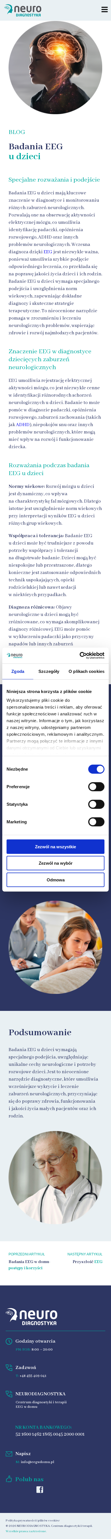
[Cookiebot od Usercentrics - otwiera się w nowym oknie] (79, 655)
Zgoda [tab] (17, 671)
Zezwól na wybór (56, 863)
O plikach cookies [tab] (86, 671)
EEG (48, 252)
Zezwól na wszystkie (55, 846)
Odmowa (56, 879)
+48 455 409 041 (33, 1376)
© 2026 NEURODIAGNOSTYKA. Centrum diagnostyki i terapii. (49, 1526)
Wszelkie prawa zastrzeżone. (26, 1531)
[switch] (96, 786)
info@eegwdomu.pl (37, 1462)
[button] (104, 10)
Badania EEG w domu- (29, 1262)
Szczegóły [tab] (48, 671)
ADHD (23, 425)
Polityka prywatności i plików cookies (32, 1521)
